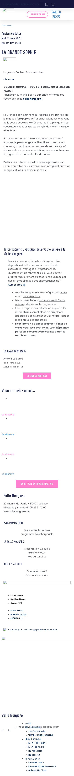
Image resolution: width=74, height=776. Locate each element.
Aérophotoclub (16, 284)
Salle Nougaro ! (33, 98)
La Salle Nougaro (33, 739)
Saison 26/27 (56, 14)
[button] (41, 4)
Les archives (34, 754)
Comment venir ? (36, 762)
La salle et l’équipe (37, 743)
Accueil (28, 723)
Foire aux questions (37, 770)
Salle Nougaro (14, 496)
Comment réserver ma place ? (42, 766)
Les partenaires (35, 750)
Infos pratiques (32, 758)
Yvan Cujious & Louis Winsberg (29, 450)
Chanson (7, 25)
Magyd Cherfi (14, 410)
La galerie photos (36, 747)
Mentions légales (17, 599)
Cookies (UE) (16, 603)
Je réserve (8, 414)
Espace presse (16, 595)
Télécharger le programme (40, 735)
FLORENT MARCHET (18, 430)
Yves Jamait (13, 470)
